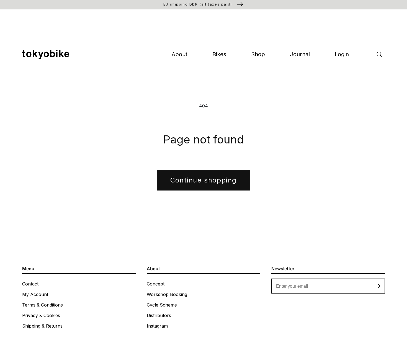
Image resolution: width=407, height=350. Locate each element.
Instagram (157, 326)
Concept (155, 284)
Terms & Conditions (42, 305)
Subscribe (378, 286)
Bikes (219, 54)
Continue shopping (203, 180)
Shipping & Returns (42, 326)
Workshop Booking (167, 294)
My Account (35, 294)
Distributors (159, 315)
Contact (30, 284)
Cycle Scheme (162, 305)
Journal (300, 54)
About (179, 54)
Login (342, 54)
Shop (258, 54)
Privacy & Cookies (41, 315)
